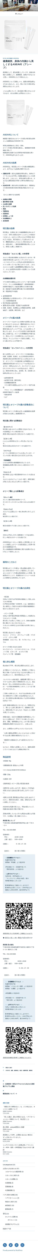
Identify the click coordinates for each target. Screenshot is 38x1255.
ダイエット (11, 1220)
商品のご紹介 (9, 1067)
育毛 (4, 1213)
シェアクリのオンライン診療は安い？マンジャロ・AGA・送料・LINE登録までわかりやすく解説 (18, 1147)
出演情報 (8, 1183)
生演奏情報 (9, 1190)
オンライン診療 (10, 1217)
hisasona (16, 58)
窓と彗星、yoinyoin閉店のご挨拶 (13, 1127)
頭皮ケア (6, 1229)
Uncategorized (7, 1164)
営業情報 (8, 1186)
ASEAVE (8, 1070)
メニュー (20, 14)
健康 (12, 1070)
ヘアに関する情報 (9, 1195)
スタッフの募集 (10, 1179)
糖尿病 (30, 1070)
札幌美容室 (25, 1070)
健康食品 (16, 1070)
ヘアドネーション (11, 1198)
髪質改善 (8, 1209)
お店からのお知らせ (9, 1168)
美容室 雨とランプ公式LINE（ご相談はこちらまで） (18, 933)
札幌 (20, 1070)
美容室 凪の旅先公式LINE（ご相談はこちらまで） (17, 1057)
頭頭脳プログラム (11, 1224)
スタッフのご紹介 (11, 1175)
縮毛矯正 (8, 1205)
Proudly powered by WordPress (12, 1250)
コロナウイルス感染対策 (13, 1171)
